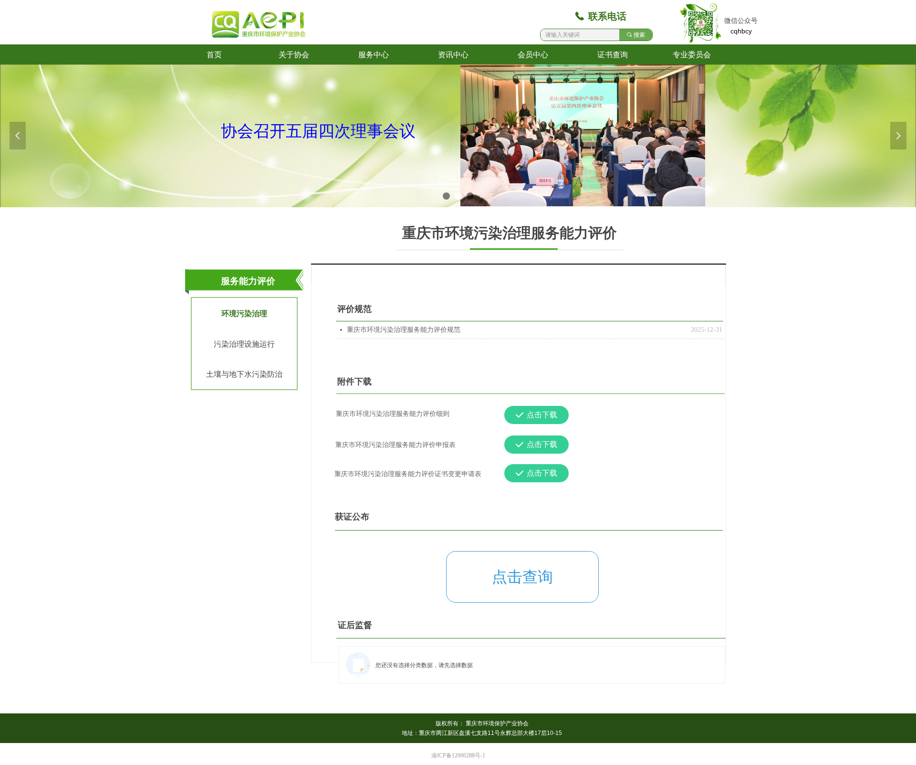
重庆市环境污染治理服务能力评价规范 (403, 329)
